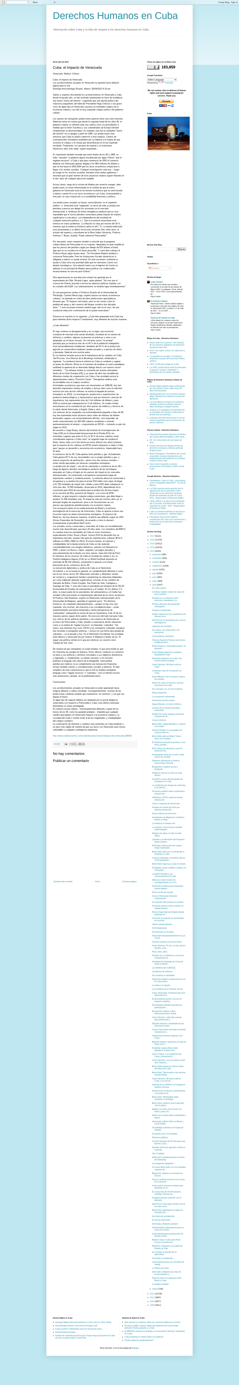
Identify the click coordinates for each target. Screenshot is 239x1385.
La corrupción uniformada (163, 696)
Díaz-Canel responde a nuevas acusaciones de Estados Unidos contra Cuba (167, 466)
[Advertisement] (112, 48)
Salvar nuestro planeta (162, 924)
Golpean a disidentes (161, 610)
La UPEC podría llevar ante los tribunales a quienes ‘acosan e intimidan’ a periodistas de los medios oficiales (168, 369)
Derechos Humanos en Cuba (115, 15)
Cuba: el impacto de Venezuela (166, 803)
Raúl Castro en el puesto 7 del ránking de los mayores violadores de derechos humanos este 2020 (167, 345)
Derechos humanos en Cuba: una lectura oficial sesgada (167, 659)
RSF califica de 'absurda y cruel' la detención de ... (167, 749)
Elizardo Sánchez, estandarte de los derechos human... (168, 1024)
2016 (152, 540)
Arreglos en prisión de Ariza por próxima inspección (166, 808)
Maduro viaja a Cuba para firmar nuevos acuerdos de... (166, 1241)
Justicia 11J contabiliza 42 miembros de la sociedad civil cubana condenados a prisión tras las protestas (167, 412)
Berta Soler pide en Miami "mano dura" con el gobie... (166, 737)
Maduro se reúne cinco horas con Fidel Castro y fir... (167, 1110)
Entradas (155, 268)
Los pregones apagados (163, 1163)
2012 (152, 1294)
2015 (152, 543)
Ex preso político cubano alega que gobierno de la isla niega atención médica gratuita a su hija (151, 1327)
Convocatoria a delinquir (163, 636)
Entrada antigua (129, 881)
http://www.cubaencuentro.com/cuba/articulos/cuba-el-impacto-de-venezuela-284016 (92, 736)
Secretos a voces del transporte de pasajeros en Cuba (167, 780)
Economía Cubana (159, 301)
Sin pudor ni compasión (162, 1258)
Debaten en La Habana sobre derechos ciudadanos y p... (165, 599)
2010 (152, 1301)
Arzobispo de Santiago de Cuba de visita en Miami (167, 963)
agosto (155, 569)
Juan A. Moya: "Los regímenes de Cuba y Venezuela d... (166, 1055)
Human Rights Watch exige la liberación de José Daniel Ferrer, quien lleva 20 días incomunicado (167, 388)
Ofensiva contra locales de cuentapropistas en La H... (165, 881)
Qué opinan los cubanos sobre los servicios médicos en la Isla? (153, 1322)
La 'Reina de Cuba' (160, 1268)
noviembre (157, 558)
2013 (152, 551)
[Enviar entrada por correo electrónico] (66, 744)
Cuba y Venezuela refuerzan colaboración (164, 897)
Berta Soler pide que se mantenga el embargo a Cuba (168, 853)
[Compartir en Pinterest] (83, 744)
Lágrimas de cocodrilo (162, 626)
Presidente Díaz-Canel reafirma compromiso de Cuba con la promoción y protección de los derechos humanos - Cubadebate (168, 520)
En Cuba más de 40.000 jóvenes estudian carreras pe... (166, 1193)
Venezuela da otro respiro (163, 700)
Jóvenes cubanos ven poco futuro (167, 942)
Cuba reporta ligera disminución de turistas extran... (167, 1235)
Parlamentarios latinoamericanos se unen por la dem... (168, 1228)
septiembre (157, 566)
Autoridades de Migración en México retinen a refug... (168, 818)
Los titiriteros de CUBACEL (164, 968)
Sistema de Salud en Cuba (163, 318)
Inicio (97, 881)
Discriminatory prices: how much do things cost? (76, 1326)
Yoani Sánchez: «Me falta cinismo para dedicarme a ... (167, 1018)
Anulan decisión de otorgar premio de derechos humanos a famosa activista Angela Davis (166, 448)
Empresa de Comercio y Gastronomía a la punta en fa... (168, 1092)
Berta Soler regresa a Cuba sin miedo (168, 864)
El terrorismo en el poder (163, 932)
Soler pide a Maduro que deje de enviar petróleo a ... (166, 1273)
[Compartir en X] (77, 744)
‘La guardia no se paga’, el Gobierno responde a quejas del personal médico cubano (167, 358)
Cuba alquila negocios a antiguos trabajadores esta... (167, 653)
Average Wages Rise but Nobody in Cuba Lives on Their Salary (83, 1322)
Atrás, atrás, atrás (159, 952)
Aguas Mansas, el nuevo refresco (166, 704)
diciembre (157, 554)
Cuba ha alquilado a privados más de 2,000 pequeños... (168, 859)
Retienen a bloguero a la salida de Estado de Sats (167, 1247)
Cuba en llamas (159, 720)
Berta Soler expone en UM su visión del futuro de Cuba (168, 1067)
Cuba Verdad (156, 282)
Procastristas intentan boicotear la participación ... (167, 1006)
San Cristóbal (158, 1153)
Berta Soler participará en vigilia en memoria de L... (167, 1211)
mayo (155, 581)
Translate (169, 83)
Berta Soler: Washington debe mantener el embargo (165, 1098)
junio (154, 577)
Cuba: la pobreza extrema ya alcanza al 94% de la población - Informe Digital (167, 512)
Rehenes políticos (160, 1137)
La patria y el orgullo (161, 985)
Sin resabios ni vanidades (163, 975)
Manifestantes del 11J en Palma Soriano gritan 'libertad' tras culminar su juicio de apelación (167, 396)
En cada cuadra (159, 588)
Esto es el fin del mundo (162, 892)
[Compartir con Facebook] (80, 744)
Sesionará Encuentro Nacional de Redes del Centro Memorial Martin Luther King (168, 435)
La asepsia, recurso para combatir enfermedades (167, 828)
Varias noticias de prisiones (164, 813)
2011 (152, 1297)
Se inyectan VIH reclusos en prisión (167, 902)
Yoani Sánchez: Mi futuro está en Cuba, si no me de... (166, 1080)
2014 (152, 547)
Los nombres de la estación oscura (167, 989)
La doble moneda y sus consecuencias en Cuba (164, 875)
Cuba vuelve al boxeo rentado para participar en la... (167, 1187)
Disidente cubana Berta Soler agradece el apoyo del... (165, 1049)
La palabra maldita (160, 1284)
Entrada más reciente (63, 881)
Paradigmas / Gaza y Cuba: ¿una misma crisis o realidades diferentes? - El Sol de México (168, 482)
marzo (155, 1289)
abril (154, 585)
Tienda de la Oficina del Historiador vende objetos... (167, 887)
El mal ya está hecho (161, 1220)
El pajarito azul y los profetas (164, 1134)
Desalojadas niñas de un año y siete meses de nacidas (168, 756)
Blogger (135, 1348)
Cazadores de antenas (162, 971)
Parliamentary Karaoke (65, 1332)
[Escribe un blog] (74, 744)
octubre (155, 562)
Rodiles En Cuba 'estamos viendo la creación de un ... (168, 715)
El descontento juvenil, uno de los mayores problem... (167, 1000)
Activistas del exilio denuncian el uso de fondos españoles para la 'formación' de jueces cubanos (167, 420)
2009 (152, 1305)
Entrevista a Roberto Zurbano (165, 1224)
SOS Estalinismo (159, 928)
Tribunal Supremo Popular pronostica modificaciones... (168, 641)
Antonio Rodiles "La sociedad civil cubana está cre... (167, 731)
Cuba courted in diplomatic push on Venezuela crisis (78, 1329)
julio (154, 573)
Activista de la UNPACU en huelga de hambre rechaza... (168, 1086)
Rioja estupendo (159, 693)
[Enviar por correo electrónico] (71, 744)
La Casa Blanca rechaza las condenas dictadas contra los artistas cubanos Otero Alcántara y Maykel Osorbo (167, 404)
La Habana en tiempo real (163, 823)
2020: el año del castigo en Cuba (164, 364)
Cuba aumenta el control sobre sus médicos (144, 1337)
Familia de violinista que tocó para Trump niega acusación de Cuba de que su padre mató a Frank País (85, 1336)
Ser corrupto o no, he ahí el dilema (167, 689)
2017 (152, 536)
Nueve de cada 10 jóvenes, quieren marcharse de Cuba (168, 684)
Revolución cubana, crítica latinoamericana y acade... (165, 1012)
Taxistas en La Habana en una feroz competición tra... (168, 956)
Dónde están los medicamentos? (139, 1340)
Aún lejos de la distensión (163, 1216)
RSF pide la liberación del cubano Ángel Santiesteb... (167, 846)
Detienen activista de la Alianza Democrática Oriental (166, 762)
